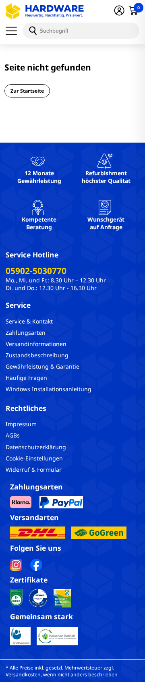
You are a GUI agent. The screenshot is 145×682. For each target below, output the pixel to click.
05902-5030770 (36, 270)
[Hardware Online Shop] (45, 11)
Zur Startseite (27, 90)
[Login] (119, 11)
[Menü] (14, 30)
